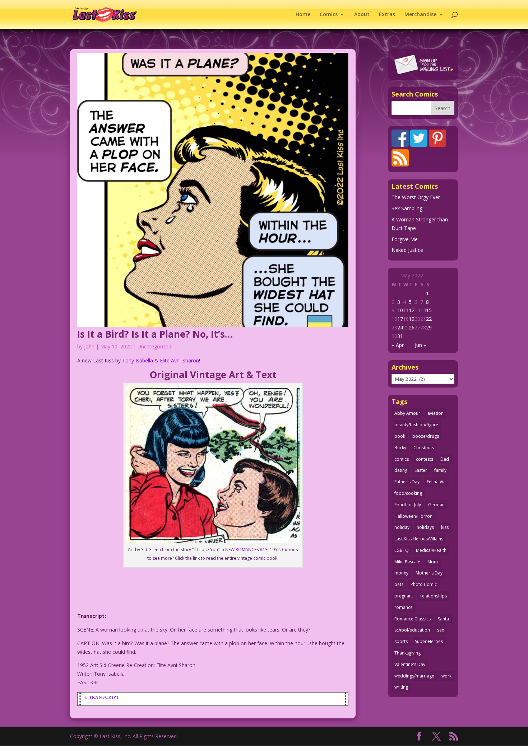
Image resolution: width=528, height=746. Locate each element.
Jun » (420, 345)
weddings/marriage (414, 676)
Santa (443, 619)
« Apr (398, 345)
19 (411, 318)
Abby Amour (407, 413)
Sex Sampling (407, 208)
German (436, 505)
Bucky (400, 448)
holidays (425, 527)
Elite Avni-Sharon (179, 360)
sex (440, 630)
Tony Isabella (137, 360)
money (401, 573)
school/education (412, 630)
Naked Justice (407, 250)
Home (303, 15)
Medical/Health (431, 550)
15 (429, 310)
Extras (387, 15)
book (399, 436)
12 (411, 310)
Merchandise (420, 15)
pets (398, 584)
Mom (432, 562)
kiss (445, 527)
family (440, 470)
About (362, 15)
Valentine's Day (409, 664)
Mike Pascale (407, 562)
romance (403, 607)
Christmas (423, 448)
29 (429, 327)
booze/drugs (425, 436)
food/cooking (408, 493)
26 (411, 327)
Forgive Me (405, 239)
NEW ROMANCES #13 (246, 549)
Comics (329, 15)
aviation (435, 413)
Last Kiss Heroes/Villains (418, 539)
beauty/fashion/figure (416, 425)
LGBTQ (401, 550)
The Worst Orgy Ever (416, 197)
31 (400, 336)
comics (401, 459)
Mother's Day (429, 573)
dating (400, 470)
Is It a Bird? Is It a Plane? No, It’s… (155, 334)
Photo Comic (424, 584)
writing (401, 687)
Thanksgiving (407, 653)
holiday (401, 527)
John (89, 346)
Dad (444, 459)
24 (400, 327)
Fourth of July (407, 505)
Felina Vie (436, 482)
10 (400, 310)
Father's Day (407, 482)
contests (424, 459)
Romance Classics (412, 619)
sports (401, 641)
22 (429, 318)
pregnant (403, 596)
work (446, 676)
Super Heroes (429, 641)
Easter (420, 470)
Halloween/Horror (413, 516)
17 (400, 318)
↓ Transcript (101, 697)
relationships (433, 596)
